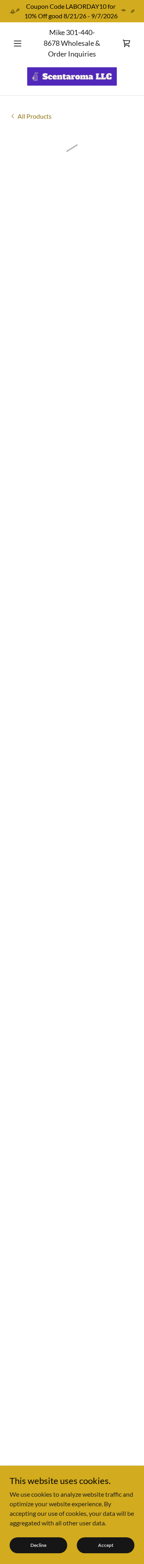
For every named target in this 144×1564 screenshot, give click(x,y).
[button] (19, 43)
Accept (106, 1545)
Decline (38, 1545)
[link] (72, 76)
